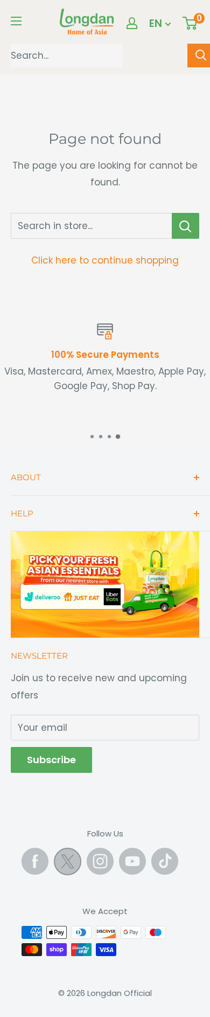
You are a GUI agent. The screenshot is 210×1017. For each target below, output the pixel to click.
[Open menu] (16, 21)
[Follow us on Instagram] (100, 861)
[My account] (132, 23)
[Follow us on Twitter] (67, 864)
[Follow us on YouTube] (132, 861)
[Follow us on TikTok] (164, 861)
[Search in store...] (185, 226)
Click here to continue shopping (105, 260)
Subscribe (51, 759)
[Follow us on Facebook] (35, 861)
